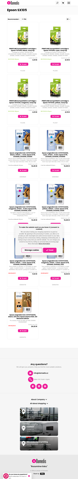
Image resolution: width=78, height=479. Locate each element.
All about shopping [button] (38, 403)
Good (50, 250)
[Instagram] (45, 386)
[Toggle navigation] (57, 3)
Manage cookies (32, 250)
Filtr (25, 19)
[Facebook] (33, 386)
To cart (24, 64)
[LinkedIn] (39, 386)
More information (44, 243)
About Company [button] (38, 399)
